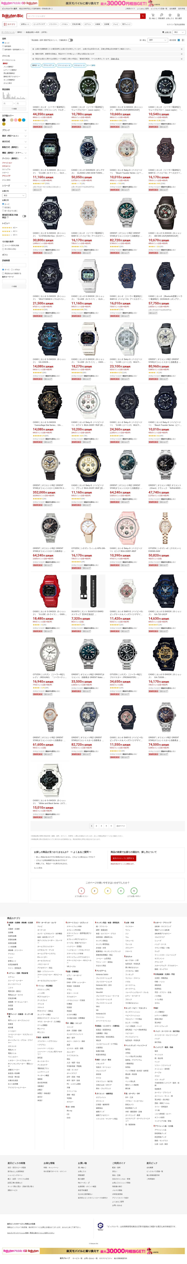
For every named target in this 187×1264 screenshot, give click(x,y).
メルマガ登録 (117, 1190)
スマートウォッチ (161, 1026)
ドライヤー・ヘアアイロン (47, 1041)
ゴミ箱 (157, 1110)
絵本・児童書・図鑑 (74, 1031)
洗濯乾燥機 (12, 936)
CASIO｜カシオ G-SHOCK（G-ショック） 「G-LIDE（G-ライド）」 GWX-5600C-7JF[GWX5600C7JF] (87, 362)
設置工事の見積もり (15, 1183)
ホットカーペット (14, 984)
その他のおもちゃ (132, 1003)
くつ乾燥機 (12, 947)
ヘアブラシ (42, 1045)
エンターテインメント (75, 1034)
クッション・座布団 (162, 1069)
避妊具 (98, 1040)
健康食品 (99, 1108)
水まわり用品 (101, 966)
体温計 (40, 1100)
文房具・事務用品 (161, 978)
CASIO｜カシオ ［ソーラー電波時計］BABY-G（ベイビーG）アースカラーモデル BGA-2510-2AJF (126, 299)
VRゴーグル (71, 966)
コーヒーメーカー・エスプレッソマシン (20, 1035)
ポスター (70, 1102)
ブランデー (129, 948)
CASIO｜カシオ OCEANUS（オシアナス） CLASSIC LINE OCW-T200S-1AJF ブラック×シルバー (87, 173)
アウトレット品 (160, 1130)
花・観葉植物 (130, 1125)
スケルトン (6, 166)
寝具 (156, 1051)
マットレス (159, 1055)
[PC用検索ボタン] (143, 16)
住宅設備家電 (13, 965)
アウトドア (6, 176)
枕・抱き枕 (159, 1058)
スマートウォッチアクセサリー (78, 957)
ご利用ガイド (130, 9)
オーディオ (42, 930)
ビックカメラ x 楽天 (9, 9)
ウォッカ (128, 944)
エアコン (87, 24)
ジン (127, 934)
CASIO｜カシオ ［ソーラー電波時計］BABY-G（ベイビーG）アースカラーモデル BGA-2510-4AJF (88, 236)
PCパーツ (41, 1029)
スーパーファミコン (103, 1021)
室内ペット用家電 (132, 1085)
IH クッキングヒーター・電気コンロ (20, 1065)
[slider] (2, 99)
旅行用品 (158, 1042)
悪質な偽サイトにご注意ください (42, 1233)
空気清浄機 (76, 24)
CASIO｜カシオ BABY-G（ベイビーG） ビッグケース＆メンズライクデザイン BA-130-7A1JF (127, 614)
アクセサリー (72, 997)
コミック (70, 1027)
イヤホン (64, 24)
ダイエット (100, 1101)
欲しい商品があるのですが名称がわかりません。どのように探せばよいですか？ (65, 857)
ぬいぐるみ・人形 (132, 960)
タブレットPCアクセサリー (77, 939)
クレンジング (101, 1071)
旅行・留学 (71, 1038)
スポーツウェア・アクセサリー (166, 966)
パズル (127, 982)
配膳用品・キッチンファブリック (108, 951)
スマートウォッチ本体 (75, 954)
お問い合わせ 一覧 (91, 1258)
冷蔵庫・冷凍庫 (14, 929)
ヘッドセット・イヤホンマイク (78, 950)
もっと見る (38, 868)
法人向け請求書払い (85, 1194)
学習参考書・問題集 (74, 1066)
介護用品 (99, 1048)
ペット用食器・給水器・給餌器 (136, 1071)
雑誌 (68, 1059)
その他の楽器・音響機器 (76, 1018)
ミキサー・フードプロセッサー (19, 1060)
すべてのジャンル (8, 32)
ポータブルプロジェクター (47, 981)
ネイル (98, 1078)
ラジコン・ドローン (132, 978)
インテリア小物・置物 (163, 1121)
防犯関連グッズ (160, 1133)
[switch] (24, 216)
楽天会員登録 (180, 24)
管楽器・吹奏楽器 (73, 986)
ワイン (127, 930)
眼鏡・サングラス (161, 969)
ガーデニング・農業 (132, 1115)
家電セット (25, 24)
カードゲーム (130, 985)
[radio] (3, 43)
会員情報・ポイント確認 (87, 1186)
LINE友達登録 (117, 1194)
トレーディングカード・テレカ (136, 992)
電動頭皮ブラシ (43, 1068)
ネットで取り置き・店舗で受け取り (21, 1186)
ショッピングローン (15, 1175)
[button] (2, 95)
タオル (157, 1003)
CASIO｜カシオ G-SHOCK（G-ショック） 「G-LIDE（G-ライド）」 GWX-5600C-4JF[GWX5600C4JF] (49, 614)
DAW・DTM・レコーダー (76, 982)
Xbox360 (99, 992)
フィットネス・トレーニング (165, 955)
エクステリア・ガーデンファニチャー (137, 1120)
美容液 (98, 1074)
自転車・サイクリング (163, 926)
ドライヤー (53, 24)
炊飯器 (10, 1024)
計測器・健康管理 (102, 1105)
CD (68, 1114)
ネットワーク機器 (44, 1015)
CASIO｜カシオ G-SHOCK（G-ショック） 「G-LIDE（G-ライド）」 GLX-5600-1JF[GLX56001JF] (49, 173)
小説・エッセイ (72, 1070)
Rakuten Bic (12, 16)
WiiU (98, 1007)
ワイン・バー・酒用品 (104, 962)
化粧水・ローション (103, 1067)
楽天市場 (181, 9)
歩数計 (40, 1090)
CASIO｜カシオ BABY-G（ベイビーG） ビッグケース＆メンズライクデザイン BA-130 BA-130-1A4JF (127, 740)
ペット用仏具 (130, 1081)
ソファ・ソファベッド (163, 1065)
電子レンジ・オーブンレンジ (18, 1020)
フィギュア (129, 975)
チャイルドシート (132, 1037)
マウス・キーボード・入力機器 (49, 1022)
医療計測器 (100, 1051)
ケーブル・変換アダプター (77, 943)
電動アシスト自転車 (162, 930)
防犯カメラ (129, 1105)
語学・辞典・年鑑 (73, 1077)
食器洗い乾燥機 (14, 1073)
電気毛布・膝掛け (14, 991)
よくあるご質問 (143, 9)
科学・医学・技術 (73, 1080)
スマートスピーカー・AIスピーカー (50, 976)
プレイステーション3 (104, 999)
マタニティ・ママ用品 (133, 1019)
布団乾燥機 (12, 943)
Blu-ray (69, 1111)
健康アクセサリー (102, 1115)
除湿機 (10, 1009)
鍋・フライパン (102, 926)
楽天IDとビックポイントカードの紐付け (93, 1198)
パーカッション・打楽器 (76, 1000)
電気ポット (12, 1050)
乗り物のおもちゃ (132, 967)
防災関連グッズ (131, 1108)
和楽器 (69, 1011)
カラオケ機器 (72, 1015)
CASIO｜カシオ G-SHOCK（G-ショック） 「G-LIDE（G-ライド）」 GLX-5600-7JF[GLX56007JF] (87, 299)
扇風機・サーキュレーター (18, 1002)
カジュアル (6, 169)
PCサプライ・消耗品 (45, 1011)
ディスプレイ (42, 1000)
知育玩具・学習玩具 (132, 964)
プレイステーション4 (104, 982)
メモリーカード (43, 964)
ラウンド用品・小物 (162, 948)
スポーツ (5, 173)
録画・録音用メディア (46, 937)
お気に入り (82, 1171)
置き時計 (158, 1023)
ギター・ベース (72, 993)
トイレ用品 (159, 999)
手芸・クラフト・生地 (163, 992)
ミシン (10, 957)
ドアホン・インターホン (134, 1101)
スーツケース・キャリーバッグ (166, 1035)
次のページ (121, 826)
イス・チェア (160, 1080)
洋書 (68, 1088)
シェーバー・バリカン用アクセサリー (50, 1053)
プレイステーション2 (104, 1003)
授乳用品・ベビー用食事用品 (136, 1030)
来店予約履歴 (83, 1190)
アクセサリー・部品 (45, 968)
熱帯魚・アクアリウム (133, 1060)
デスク (157, 1076)
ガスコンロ (12, 1046)
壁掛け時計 (159, 1019)
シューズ (158, 941)
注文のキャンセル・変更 (121, 1179)
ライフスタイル (72, 1055)
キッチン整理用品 (102, 944)
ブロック (128, 999)
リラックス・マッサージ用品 (106, 1119)
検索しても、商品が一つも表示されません (51, 864)
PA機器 (69, 979)
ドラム (69, 990)
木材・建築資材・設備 (133, 1112)
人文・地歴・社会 (73, 1063)
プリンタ (41, 1004)
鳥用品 (127, 1067)
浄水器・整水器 (14, 1077)
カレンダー (71, 1052)
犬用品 (127, 1053)
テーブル (158, 1072)
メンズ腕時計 (160, 1012)
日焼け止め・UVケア (104, 1085)
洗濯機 (106, 24)
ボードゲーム (130, 989)
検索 (15, 109)
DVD (68, 1118)
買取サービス (13, 1190)
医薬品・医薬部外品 (103, 1030)
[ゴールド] (3, 124)
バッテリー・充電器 (74, 946)
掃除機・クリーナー (15, 950)
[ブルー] (23, 120)
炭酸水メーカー (14, 1070)
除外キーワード (8, 277)
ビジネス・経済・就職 (75, 1048)
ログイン (170, 24)
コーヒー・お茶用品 (103, 958)
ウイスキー (129, 926)
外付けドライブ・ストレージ (48, 1018)
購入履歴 (81, 1179)
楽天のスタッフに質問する (123, 858)
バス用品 (158, 996)
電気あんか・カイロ (15, 995)
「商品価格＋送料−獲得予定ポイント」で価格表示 (48, 40)
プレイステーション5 (104, 978)
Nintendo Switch (102, 975)
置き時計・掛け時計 (162, 1100)
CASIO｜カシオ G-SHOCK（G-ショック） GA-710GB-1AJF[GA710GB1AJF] (165, 677)
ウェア (157, 951)
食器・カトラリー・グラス (106, 934)
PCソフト (41, 1032)
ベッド (157, 1062)
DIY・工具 (129, 1097)
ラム (127, 937)
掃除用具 (158, 985)
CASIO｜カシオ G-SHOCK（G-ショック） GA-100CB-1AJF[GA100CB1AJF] (49, 362)
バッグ (157, 1039)
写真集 (69, 1098)
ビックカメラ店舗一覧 (159, 9)
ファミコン (100, 1017)
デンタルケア (42, 1065)
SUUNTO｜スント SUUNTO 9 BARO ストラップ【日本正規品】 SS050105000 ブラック (87, 614)
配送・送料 (116, 1168)
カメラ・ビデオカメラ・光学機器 (50, 934)
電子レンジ (126, 24)
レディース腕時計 (161, 1015)
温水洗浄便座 (42, 1083)
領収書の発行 (117, 1186)
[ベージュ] (11, 120)
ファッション (7, 163)
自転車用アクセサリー (163, 934)
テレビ (115, 24)
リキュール (129, 941)
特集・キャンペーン (51, 1168)
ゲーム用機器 (42, 1025)
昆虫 (127, 1078)
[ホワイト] (7, 120)
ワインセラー (13, 1057)
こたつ (10, 988)
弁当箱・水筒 (101, 948)
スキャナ (41, 1007)
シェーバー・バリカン (46, 1048)
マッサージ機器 (43, 1075)
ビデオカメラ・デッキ (46, 950)
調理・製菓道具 (102, 930)
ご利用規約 (151, 1179)
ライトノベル (72, 1091)
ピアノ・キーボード (74, 975)
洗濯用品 (158, 989)
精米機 (10, 1028)
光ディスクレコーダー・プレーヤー (50, 941)
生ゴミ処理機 (13, 1084)
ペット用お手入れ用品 (133, 1056)
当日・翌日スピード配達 (17, 1168)
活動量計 (41, 1086)
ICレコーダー (42, 957)
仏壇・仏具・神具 (161, 1144)
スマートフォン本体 (74, 926)
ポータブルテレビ (44, 961)
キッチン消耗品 (102, 941)
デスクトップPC (44, 990)
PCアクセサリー (44, 997)
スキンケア (100, 1064)
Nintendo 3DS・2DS (104, 985)
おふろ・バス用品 (132, 1023)
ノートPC (41, 993)
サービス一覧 (77, 1258)
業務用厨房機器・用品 (104, 955)
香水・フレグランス (103, 1088)
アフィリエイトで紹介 (120, 1198)
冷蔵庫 (97, 24)
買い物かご (82, 1168)
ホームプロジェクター (46, 946)
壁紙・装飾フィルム (162, 1103)
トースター (12, 1031)
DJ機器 (69, 1004)
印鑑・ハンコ (160, 982)
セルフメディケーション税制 (18, 1233)
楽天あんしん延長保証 (16, 1171)
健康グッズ (100, 1112)
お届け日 (5, 200)
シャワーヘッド (43, 1072)
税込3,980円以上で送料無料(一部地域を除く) (36, 9)
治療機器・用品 (102, 1033)
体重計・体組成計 (44, 1093)
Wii (97, 1010)
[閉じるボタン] (182, 49)
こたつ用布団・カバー (163, 1114)
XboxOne (99, 989)
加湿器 (10, 1005)
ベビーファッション (132, 1015)
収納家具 (158, 1089)
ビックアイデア (39, 24)
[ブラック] (3, 120)
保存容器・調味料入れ (104, 937)
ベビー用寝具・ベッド (133, 1026)
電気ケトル (12, 1053)
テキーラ (128, 951)
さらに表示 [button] (8, 83)
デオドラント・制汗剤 (104, 1081)
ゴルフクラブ (160, 937)
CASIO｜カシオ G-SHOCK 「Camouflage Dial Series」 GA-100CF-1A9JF (47, 425)
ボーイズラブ (72, 1073)
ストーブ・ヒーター (15, 981)
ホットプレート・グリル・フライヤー (20, 1041)
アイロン (11, 954)
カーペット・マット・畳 (164, 1096)
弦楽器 (69, 1007)
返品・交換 (116, 1175)
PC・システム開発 (74, 1084)
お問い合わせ (117, 1205)
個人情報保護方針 (153, 1175)
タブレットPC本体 (74, 930)
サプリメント (101, 1097)
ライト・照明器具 (14, 968)
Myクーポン (82, 1183)
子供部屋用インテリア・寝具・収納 (167, 1084)
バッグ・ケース (160, 944)
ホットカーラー (43, 1061)
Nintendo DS (101, 1014)
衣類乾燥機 (12, 940)
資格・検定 (71, 1095)
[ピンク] (15, 120)
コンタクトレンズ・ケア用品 (106, 1044)
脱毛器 (40, 1058)
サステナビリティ (105, 1258)
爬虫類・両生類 (131, 1074)
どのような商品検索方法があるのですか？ (51, 860)
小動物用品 (129, 1064)
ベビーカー (129, 1033)
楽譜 (68, 1045)
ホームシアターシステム (47, 954)
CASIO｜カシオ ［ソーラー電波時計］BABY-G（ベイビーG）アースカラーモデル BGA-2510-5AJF (165, 173)
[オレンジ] (19, 120)
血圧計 (40, 1097)
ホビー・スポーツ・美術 (76, 1041)
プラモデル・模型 (132, 971)
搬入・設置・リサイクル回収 (18, 1179)
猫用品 (127, 1049)
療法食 (127, 1088)
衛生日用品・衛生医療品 (105, 1037)
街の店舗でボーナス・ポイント (55, 1171)
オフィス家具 (160, 1117)
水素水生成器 (13, 1080)
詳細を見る (115, 59)
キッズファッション (132, 1012)
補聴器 (40, 1079)
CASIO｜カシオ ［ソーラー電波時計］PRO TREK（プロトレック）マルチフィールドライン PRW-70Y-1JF (49, 110)
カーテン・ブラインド (163, 1092)
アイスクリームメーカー (17, 1088)
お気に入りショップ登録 (121, 1183)
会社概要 (172, 9)
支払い (114, 1171)
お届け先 (5, 191)
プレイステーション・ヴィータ (107, 996)
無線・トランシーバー (46, 971)
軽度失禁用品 (101, 1055)
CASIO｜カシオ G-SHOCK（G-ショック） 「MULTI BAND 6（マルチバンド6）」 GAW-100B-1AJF (49, 299)
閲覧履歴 (81, 1175)
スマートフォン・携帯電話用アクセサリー (79, 934)
